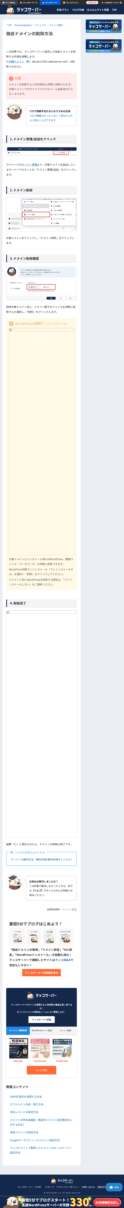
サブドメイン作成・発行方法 (26, 1104)
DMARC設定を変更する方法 (26, 1096)
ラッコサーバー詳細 (41, 1019)
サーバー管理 (29, 164)
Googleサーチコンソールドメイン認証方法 (35, 1140)
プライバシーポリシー (67, 1187)
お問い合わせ (88, 1187)
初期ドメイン (16, 61)
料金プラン (63, 9)
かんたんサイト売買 (98, 9)
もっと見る (41, 1070)
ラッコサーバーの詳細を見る (41, 972)
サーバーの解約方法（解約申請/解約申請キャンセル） (42, 859)
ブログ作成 (78, 9)
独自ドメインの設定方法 (24, 1132)
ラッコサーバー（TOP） (30, 1187)
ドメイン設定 (69, 909)
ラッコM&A (62, 960)
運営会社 (102, 1187)
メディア (49, 1187)
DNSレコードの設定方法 (24, 1112)
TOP (114, 9)
